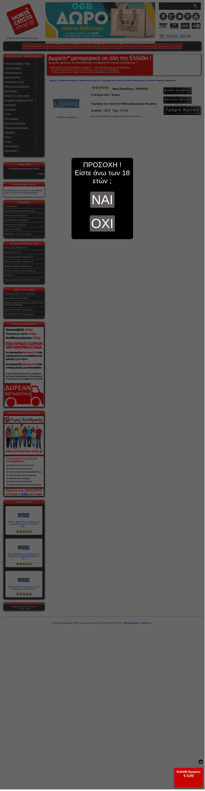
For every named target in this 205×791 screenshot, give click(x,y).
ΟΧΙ (102, 223)
